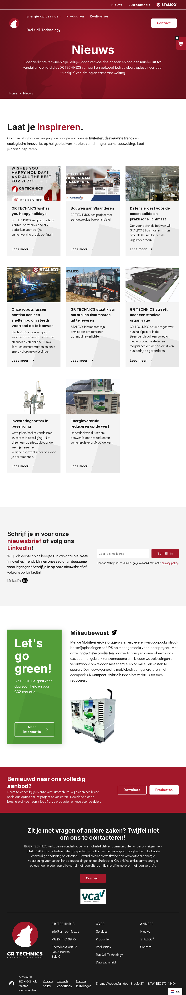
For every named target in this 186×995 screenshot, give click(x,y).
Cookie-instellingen (83, 983)
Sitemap (101, 983)
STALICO (147, 939)
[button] (181, 43)
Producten (75, 16)
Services (102, 931)
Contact (93, 878)
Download (132, 790)
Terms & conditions (64, 983)
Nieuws (145, 931)
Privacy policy (48, 983)
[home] (14, 23)
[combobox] (175, 991)
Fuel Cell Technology (44, 30)
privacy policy (170, 563)
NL (178, 991)
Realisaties (99, 16)
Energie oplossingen (44, 16)
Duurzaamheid (106, 962)
